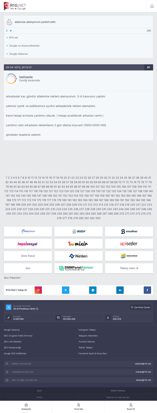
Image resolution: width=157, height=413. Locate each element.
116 (26, 191)
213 (95, 204)
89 (47, 186)
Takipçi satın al (129, 268)
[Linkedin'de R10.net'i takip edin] (120, 290)
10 (28, 177)
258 (53, 213)
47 (27, 182)
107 (129, 186)
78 (150, 182)
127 (82, 191)
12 (35, 177)
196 (148, 200)
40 (145, 177)
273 (138, 213)
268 (110, 213)
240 (98, 209)
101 (97, 186)
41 (149, 177)
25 (85, 177)
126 (77, 191)
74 (134, 182)
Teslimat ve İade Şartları (118, 397)
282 (92, 218)
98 (83, 186)
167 (144, 195)
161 (113, 195)
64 (95, 182)
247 (138, 209)
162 (118, 195)
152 (65, 195)
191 (122, 200)
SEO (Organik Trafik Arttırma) (18, 335)
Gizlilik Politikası (118, 390)
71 (123, 182)
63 (91, 182)
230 (41, 209)
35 (125, 177)
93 (63, 186)
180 (64, 200)
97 (79, 186)
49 (35, 182)
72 (127, 182)
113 (11, 191)
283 (97, 218)
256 (42, 213)
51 (43, 182)
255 (36, 213)
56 (63, 182)
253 (25, 213)
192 (127, 200)
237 (81, 209)
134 (119, 191)
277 (64, 218)
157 (92, 195)
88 (43, 186)
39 (141, 177)
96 (75, 186)
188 (106, 200)
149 (49, 195)
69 (116, 182)
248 (143, 209)
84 (27, 186)
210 (80, 204)
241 (104, 209)
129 (93, 191)
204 (46, 204)
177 (49, 200)
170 (14, 200)
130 (98, 191)
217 (116, 204)
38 (137, 177)
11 (32, 177)
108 (134, 186)
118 (36, 191)
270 (121, 213)
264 (87, 213)
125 (72, 191)
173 (29, 200)
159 (102, 195)
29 (101, 177)
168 (149, 195)
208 (68, 204)
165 (133, 195)
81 (15, 186)
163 (123, 195)
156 (86, 195)
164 (128, 195)
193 (132, 200)
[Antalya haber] (129, 256)
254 (31, 213)
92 (59, 186)
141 (8, 195)
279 (75, 218)
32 (113, 177)
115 (21, 191)
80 (11, 186)
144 (23, 195)
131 (103, 191)
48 (31, 182)
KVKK (39, 397)
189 (111, 200)
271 (127, 213)
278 (70, 218)
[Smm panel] (78, 268)
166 (139, 195)
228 (30, 209)
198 (12, 204)
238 (87, 209)
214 (101, 204)
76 (142, 182)
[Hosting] (28, 231)
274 (143, 213)
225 (13, 209)
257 (48, 213)
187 (101, 200)
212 (90, 204)
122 (56, 191)
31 (109, 177)
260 (65, 213)
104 (113, 186)
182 (74, 200)
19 (61, 177)
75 (138, 182)
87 (39, 186)
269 (116, 213)
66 (103, 182)
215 (106, 204)
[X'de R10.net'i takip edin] (65, 290)
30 (105, 177)
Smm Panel (28, 255)
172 (24, 200)
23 (77, 177)
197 (7, 204)
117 (31, 191)
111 (149, 186)
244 (121, 209)
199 (18, 204)
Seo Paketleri (12, 277)
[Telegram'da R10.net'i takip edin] (92, 290)
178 (54, 200)
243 (115, 209)
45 (19, 182)
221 (138, 204)
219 (127, 204)
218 (122, 204)
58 (71, 182)
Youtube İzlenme (86, 341)
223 (149, 204)
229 (36, 209)
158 (97, 195)
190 (117, 200)
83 (23, 186)
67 (107, 182)
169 (9, 200)
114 (16, 191)
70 (119, 182)
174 (34, 200)
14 (43, 177)
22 (73, 177)
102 (102, 186)
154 (76, 195)
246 (132, 209)
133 (113, 191)
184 (85, 200)
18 (57, 177)
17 (54, 177)
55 (59, 182)
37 (133, 177)
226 (19, 209)
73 (131, 182)
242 (109, 209)
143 (18, 195)
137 (135, 191)
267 (104, 213)
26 (89, 177)
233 (58, 209)
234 (64, 209)
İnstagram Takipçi (87, 329)
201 (29, 204)
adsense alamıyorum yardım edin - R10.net (15, 6)
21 (69, 177)
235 (70, 209)
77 (146, 182)
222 (143, 204)
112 (6, 191)
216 (111, 204)
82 (19, 186)
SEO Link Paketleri (12, 341)
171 (19, 200)
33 (117, 177)
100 (92, 186)
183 (80, 200)
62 (87, 182)
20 (65, 177)
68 (111, 182)
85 (31, 186)
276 (59, 218)
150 (55, 195)
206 (57, 204)
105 (118, 186)
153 (70, 195)
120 (45, 191)
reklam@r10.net (143, 363)
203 (40, 204)
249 (149, 209)
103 (108, 186)
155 (81, 195)
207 (63, 204)
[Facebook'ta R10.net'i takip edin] (147, 290)
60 (79, 182)
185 (90, 200)
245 (126, 209)
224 (7, 209)
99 (87, 186)
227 (24, 209)
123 (61, 191)
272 (132, 213)
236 (75, 209)
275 (148, 213)
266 (99, 213)
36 (129, 177)
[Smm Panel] (129, 231)
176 (44, 200)
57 (67, 182)
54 (55, 182)
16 (50, 177)
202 (34, 204)
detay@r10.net (143, 380)
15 (46, 177)
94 (67, 186)
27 (93, 177)
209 (74, 204)
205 (51, 204)
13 (39, 177)
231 (47, 209)
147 (39, 195)
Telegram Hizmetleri (88, 335)
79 (7, 186)
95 (71, 186)
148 (44, 195)
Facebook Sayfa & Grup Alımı (92, 353)
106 (124, 186)
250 (8, 213)
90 (51, 186)
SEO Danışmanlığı (12, 347)
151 (60, 195)
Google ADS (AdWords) (15, 353)
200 (23, 204)
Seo (28, 268)
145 (28, 195)
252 (19, 213)
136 (129, 191)
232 (52, 209)
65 (99, 182)
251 (14, 213)
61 (83, 182)
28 (97, 177)
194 (138, 200)
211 (85, 204)
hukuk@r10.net (143, 372)
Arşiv (39, 390)
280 (81, 218)
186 (96, 200)
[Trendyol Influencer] (78, 244)
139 (145, 191)
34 (121, 177)
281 (86, 218)
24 (81, 177)
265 (93, 213)
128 (87, 191)
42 (7, 182)
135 (124, 191)
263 (82, 213)
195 (143, 200)
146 (34, 195)
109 (139, 186)
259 (59, 213)
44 (15, 182)
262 (76, 213)
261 (70, 213)
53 (51, 182)
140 (150, 191)
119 (40, 191)
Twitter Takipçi (85, 347)
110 (145, 186)
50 (39, 182)
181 (69, 200)
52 (47, 182)
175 (39, 200)
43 (11, 182)
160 (107, 195)
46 (23, 182)
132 (108, 191)
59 (75, 182)
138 (140, 191)
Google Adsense (12, 329)
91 (55, 186)
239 (92, 209)
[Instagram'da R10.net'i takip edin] (38, 290)
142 (12, 195)
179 (59, 200)
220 (132, 204)
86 (35, 186)
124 (66, 191)
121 (51, 191)
